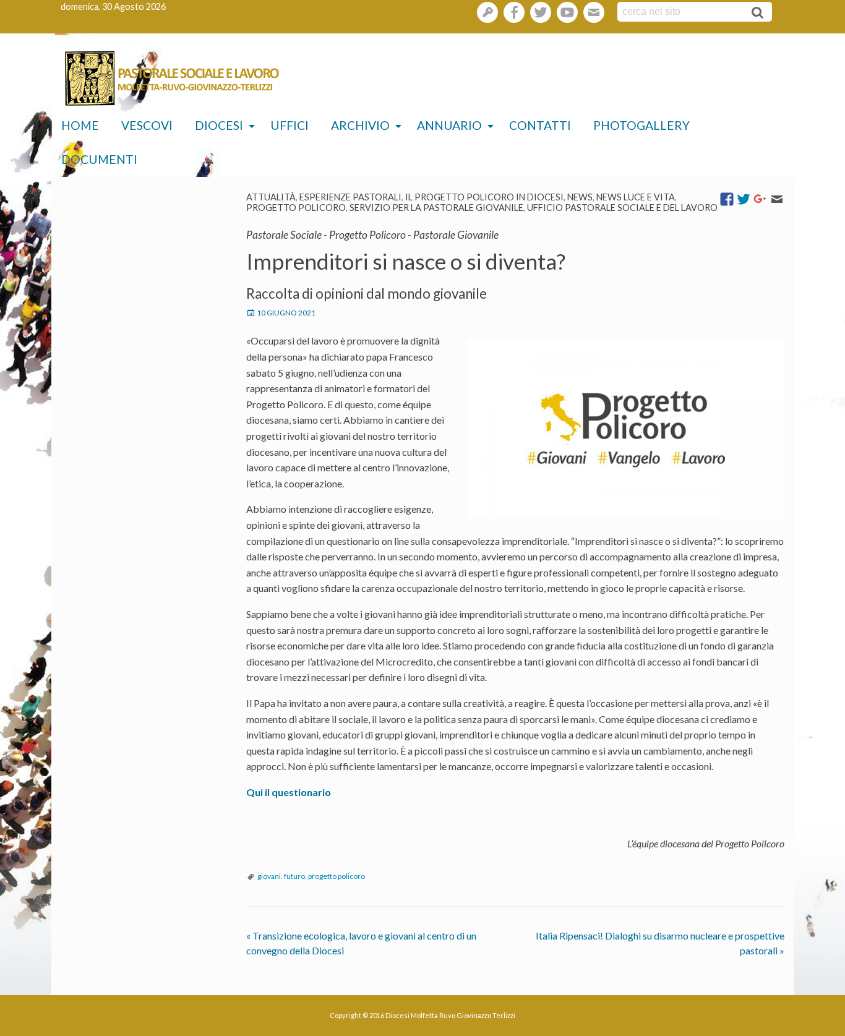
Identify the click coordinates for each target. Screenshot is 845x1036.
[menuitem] (80, 126)
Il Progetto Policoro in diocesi (484, 197)
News (580, 197)
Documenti (99, 159)
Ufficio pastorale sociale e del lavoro (622, 207)
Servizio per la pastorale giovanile (436, 207)
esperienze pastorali (350, 197)
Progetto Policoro (296, 207)
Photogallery (641, 125)
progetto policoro (336, 876)
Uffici (289, 125)
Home (80, 125)
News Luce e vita (635, 197)
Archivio (360, 125)
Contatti (540, 125)
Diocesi (219, 125)
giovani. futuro (281, 876)
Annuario (449, 125)
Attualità (271, 197)
